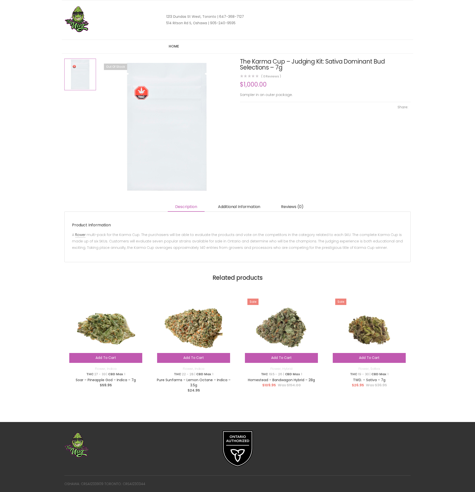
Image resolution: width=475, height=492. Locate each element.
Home (174, 46)
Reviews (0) (292, 207)
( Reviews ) (271, 76)
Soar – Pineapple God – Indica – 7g (106, 379)
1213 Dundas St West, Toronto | (192, 16)
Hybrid (287, 368)
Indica (112, 368)
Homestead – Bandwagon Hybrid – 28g (281, 379)
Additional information (239, 207)
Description (186, 207)
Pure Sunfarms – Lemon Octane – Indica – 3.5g (194, 382)
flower (80, 234)
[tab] (186, 207)
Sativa (375, 368)
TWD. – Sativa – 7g (369, 379)
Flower (100, 368)
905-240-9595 (222, 23)
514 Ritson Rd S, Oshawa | (187, 23)
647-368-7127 (231, 16)
